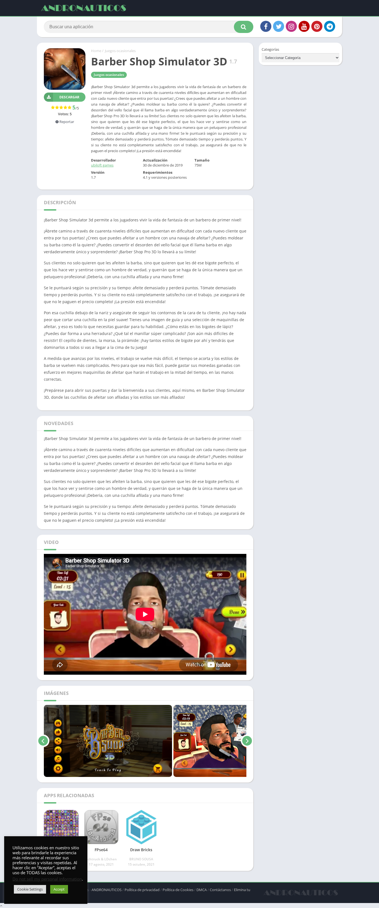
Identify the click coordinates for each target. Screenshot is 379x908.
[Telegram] (329, 26)
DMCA (201, 889)
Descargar (69, 97)
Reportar (66, 121)
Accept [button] (59, 889)
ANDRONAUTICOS (107, 889)
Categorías (270, 49)
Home (96, 50)
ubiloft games (102, 165)
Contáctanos (220, 889)
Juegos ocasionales (120, 50)
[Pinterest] (316, 26)
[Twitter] (278, 26)
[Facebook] (265, 26)
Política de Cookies (178, 889)
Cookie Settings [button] (30, 889)
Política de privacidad (142, 889)
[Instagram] (291, 26)
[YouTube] (304, 26)
